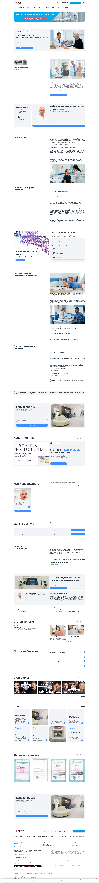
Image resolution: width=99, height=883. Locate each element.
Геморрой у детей (55, 656)
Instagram (61, 249)
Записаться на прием (75, 2)
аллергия (57, 335)
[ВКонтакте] (53, 564)
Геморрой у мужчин (55, 666)
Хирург (18, 42)
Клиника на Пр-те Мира (75, 840)
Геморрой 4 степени (22, 611)
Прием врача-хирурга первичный (22, 534)
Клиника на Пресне (56, 443)
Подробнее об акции (58, 463)
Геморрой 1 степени (60, 609)
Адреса (41, 7)
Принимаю (78, 880)
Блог (29, 857)
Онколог (25, 502)
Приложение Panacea (18, 862)
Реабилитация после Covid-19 (19, 854)
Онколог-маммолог (19, 503)
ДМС (78, 7)
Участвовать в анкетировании (74, 862)
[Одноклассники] (55, 564)
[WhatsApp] (52, 564)
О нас (28, 7)
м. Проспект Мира (18, 70)
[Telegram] (50, 564)
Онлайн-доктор (55, 7)
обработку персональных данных (30, 422)
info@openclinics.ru (55, 861)
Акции (47, 7)
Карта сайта (30, 860)
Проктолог (19, 43)
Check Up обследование (18, 860)
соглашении (73, 880)
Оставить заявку (32, 425)
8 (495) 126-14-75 (53, 526)
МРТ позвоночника (17, 856)
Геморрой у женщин (55, 661)
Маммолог (21, 502)
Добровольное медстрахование (20, 853)
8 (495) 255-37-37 (64, 2)
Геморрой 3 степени (22, 609)
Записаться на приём (78, 831)
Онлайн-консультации (32, 853)
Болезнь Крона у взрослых (57, 652)
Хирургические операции (19, 859)
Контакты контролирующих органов (35, 859)
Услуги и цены (21, 7)
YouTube (61, 253)
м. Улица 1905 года (18, 69)
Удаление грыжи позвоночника (20, 857)
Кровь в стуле (17, 627)
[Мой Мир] (57, 564)
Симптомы (65, 7)
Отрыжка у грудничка (74, 636)
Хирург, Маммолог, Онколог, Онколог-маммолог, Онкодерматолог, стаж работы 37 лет (59, 111)
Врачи (34, 7)
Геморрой (52, 82)
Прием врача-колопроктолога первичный (24, 530)
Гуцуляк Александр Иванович (57, 109)
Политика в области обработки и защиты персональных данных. (43, 873)
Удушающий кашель (55, 637)
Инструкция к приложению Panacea (35, 862)
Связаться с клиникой (58, 587)
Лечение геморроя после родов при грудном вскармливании (69, 611)
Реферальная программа (77, 836)
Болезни (72, 7)
